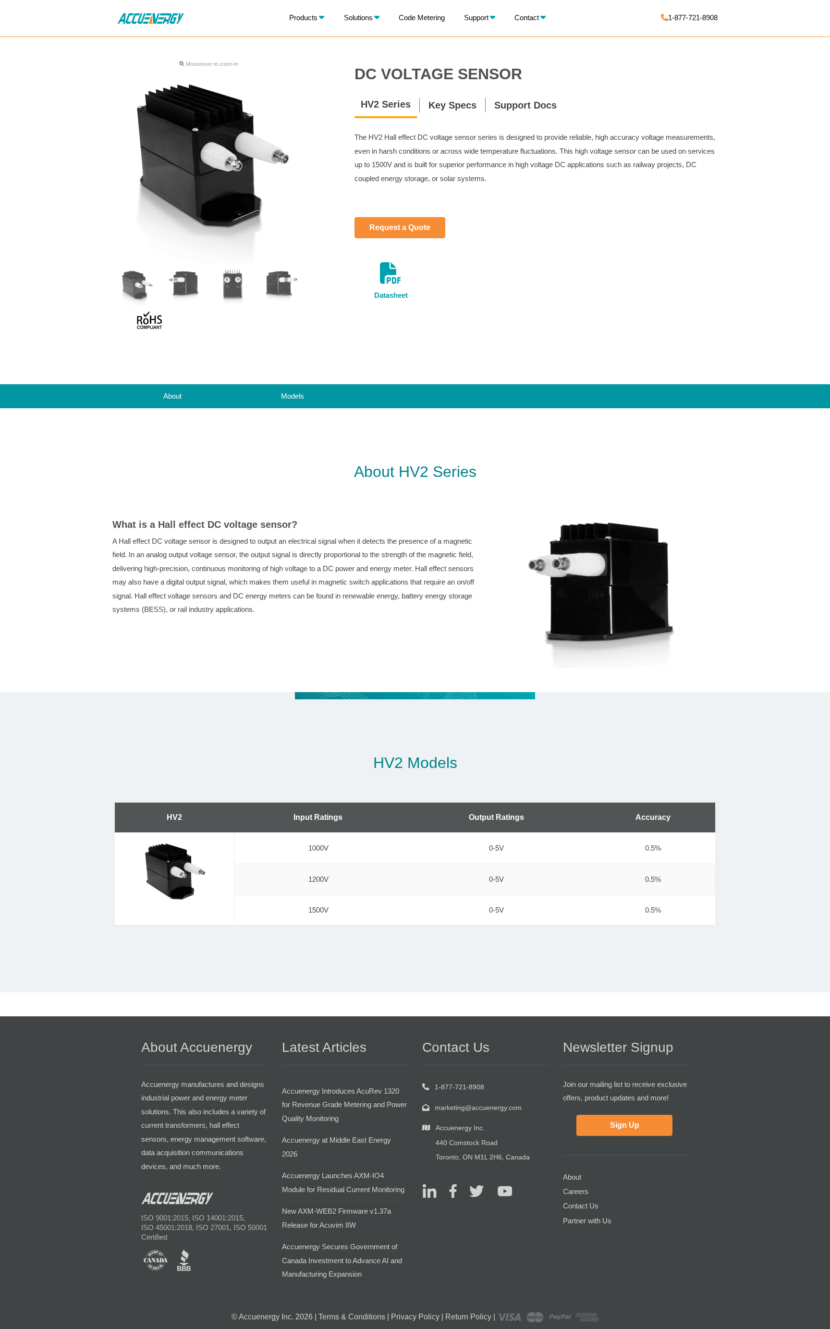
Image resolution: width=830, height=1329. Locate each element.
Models (292, 396)
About (172, 396)
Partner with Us (587, 1221)
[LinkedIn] (429, 1190)
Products (303, 17)
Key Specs (452, 105)
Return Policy (468, 1317)
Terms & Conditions (351, 1317)
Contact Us (580, 1206)
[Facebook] (449, 1190)
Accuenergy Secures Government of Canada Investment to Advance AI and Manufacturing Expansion (342, 1260)
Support (476, 17)
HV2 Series (386, 104)
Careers (575, 1191)
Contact (526, 17)
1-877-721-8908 (693, 17)
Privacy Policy (415, 1317)
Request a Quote (399, 227)
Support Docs (525, 105)
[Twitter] (473, 1190)
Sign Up (624, 1125)
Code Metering (422, 17)
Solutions (358, 17)
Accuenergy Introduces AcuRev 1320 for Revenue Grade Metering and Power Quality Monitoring (344, 1104)
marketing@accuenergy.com (478, 1107)
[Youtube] (499, 1190)
